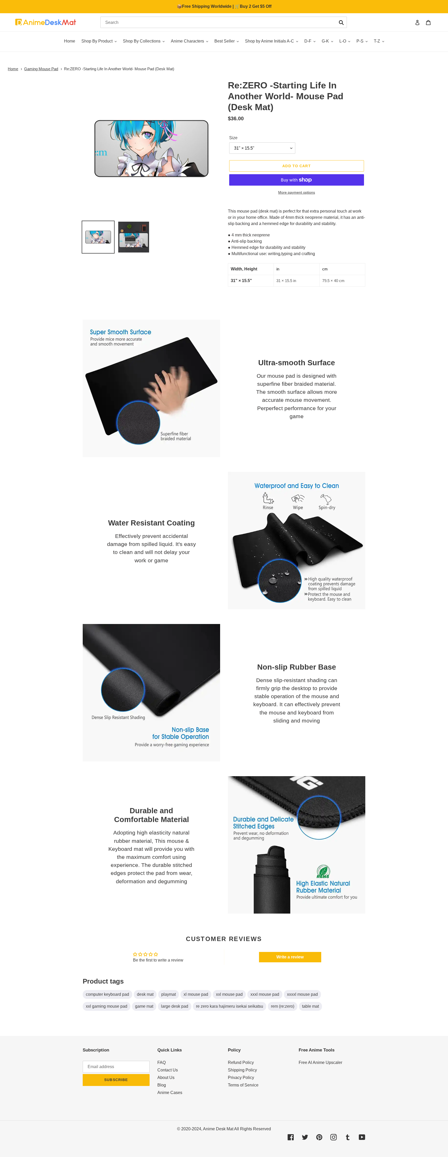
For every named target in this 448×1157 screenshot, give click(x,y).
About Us (165, 1077)
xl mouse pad (196, 994)
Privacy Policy (241, 1077)
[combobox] (223, 22)
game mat (144, 1006)
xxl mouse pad (229, 994)
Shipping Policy (242, 1070)
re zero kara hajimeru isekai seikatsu (229, 1006)
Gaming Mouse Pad (41, 69)
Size (233, 138)
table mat (310, 1006)
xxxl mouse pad (264, 994)
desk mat (145, 994)
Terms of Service (243, 1085)
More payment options (296, 192)
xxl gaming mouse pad (106, 1006)
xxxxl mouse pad (302, 994)
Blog (161, 1085)
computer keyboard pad (107, 994)
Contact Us (167, 1070)
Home (13, 69)
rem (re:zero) (282, 1006)
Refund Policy (241, 1062)
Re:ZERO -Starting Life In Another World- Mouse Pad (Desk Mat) (119, 69)
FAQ (161, 1062)
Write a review (290, 957)
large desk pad (174, 1006)
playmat (168, 994)
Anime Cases (169, 1092)
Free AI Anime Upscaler (320, 1062)
